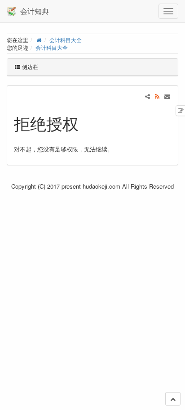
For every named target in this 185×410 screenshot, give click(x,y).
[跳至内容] (173, 399)
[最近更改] (157, 96)
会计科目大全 (65, 39)
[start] (38, 39)
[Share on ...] (147, 96)
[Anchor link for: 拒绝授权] (87, 123)
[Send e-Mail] (167, 96)
